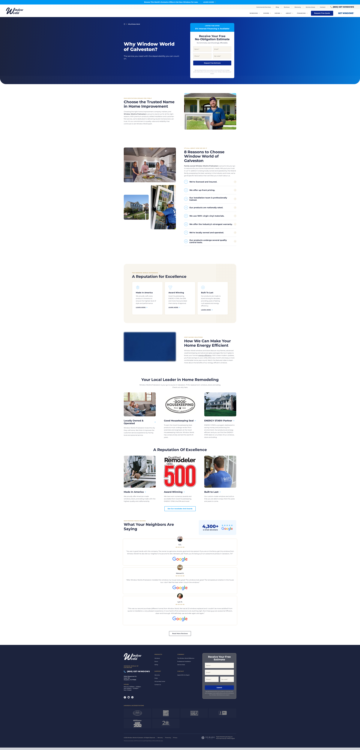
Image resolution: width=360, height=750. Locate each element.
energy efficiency (205, 355)
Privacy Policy (148, 740)
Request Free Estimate (212, 63)
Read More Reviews (180, 633)
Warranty (297, 7)
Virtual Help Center (159, 681)
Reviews (287, 7)
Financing (301, 13)
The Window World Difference (185, 658)
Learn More (208, 2)
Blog (277, 7)
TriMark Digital (230, 738)
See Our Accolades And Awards (180, 509)
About (288, 13)
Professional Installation (184, 661)
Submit (219, 687)
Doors (266, 13)
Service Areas (310, 7)
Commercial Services (263, 7)
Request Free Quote (322, 13)
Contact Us (157, 684)
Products (158, 654)
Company (180, 654)
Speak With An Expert (183, 675)
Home (124, 24)
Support (157, 671)
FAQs (156, 678)
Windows (254, 13)
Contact (322, 7)
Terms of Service (156, 740)
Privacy (175, 737)
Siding (277, 13)
